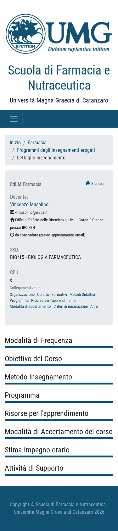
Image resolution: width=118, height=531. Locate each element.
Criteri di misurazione (70, 306)
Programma (19, 300)
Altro (94, 306)
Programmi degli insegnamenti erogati (56, 150)
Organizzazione (22, 294)
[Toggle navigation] (14, 119)
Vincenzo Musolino (29, 204)
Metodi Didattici (82, 294)
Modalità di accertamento (30, 306)
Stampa (97, 183)
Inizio (15, 143)
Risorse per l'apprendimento (53, 300)
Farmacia (37, 143)
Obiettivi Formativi (52, 294)
